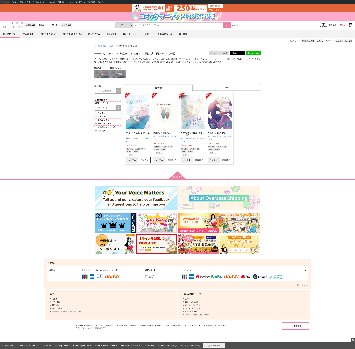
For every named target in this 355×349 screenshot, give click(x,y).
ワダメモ (320, 40)
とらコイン (52, 2)
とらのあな (5, 2)
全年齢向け (30, 25)
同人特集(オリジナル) (72, 33)
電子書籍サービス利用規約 (152, 325)
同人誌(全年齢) (9, 33)
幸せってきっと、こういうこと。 (209, 59)
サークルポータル (39, 2)
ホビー (148, 33)
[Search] (118, 108)
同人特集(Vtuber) (48, 33)
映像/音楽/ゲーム (165, 33)
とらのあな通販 (100, 46)
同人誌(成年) (28, 33)
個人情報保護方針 (174, 325)
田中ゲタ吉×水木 (308, 40)
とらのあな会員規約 (105, 325)
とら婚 (27, 2)
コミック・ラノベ (131, 33)
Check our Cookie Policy (190, 345)
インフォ (14, 2)
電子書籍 (183, 33)
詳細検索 (235, 25)
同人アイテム (94, 33)
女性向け (67, 25)
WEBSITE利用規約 (85, 325)
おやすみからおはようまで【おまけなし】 (191, 133)
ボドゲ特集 (111, 33)
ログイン (341, 25)
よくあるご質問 (76, 2)
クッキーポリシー (193, 325)
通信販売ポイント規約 (127, 325)
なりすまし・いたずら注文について (91, 328)
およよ (133, 59)
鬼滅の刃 (348, 40)
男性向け (55, 25)
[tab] (227, 87)
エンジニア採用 (89, 2)
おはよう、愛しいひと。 (218, 132)
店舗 (21, 2)
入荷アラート (219, 53)
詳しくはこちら (302, 285)
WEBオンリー (63, 2)
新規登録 (332, 25)
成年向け (42, 25)
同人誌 (110, 46)
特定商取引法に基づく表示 (216, 325)
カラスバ (339, 40)
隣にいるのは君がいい (237, 59)
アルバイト (101, 2)
